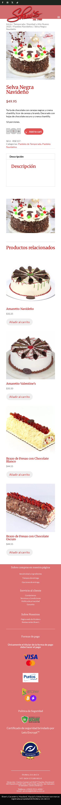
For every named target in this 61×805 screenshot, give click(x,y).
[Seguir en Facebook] (2, 2)
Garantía (30, 604)
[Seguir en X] (12, 2)
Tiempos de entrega (30, 578)
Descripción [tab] (17, 156)
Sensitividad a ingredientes (30, 574)
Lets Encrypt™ (31, 732)
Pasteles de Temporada (29, 144)
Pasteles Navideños (23, 26)
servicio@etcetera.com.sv (33, 791)
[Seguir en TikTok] (17, 2)
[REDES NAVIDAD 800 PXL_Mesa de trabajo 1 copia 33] (30, 232)
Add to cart (35, 131)
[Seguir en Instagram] (7, 2)
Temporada (19, 24)
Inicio (9, 24)
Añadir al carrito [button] (19, 322)
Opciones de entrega (30, 582)
